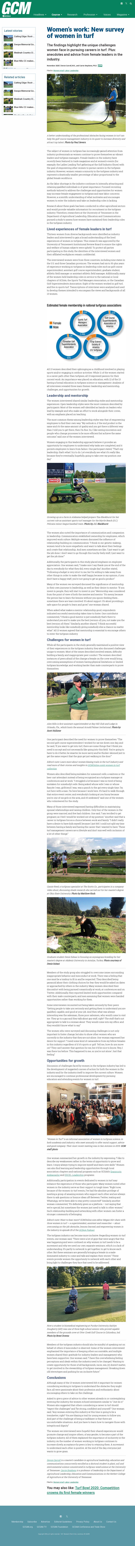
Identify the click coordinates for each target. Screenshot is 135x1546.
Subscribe (32, 1521)
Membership (17, 1521)
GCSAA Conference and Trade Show (88, 1527)
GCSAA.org (28, 1527)
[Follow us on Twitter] (67, 1516)
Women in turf (58, 71)
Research (72, 14)
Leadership (74, 71)
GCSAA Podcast (86, 1230)
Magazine (122, 14)
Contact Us (111, 1521)
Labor (67, 71)
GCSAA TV (42, 1527)
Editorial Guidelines (63, 1521)
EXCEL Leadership (74, 1175)
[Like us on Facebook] (61, 1516)
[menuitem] (39, 15)
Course (56, 14)
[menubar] (81, 15)
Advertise (45, 1521)
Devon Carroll (54, 1460)
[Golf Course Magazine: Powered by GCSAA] (16, 9)
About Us (98, 1521)
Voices (107, 14)
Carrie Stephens (68, 1470)
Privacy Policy (82, 1521)
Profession (89, 14)
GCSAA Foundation (59, 1527)
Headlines (39, 14)
